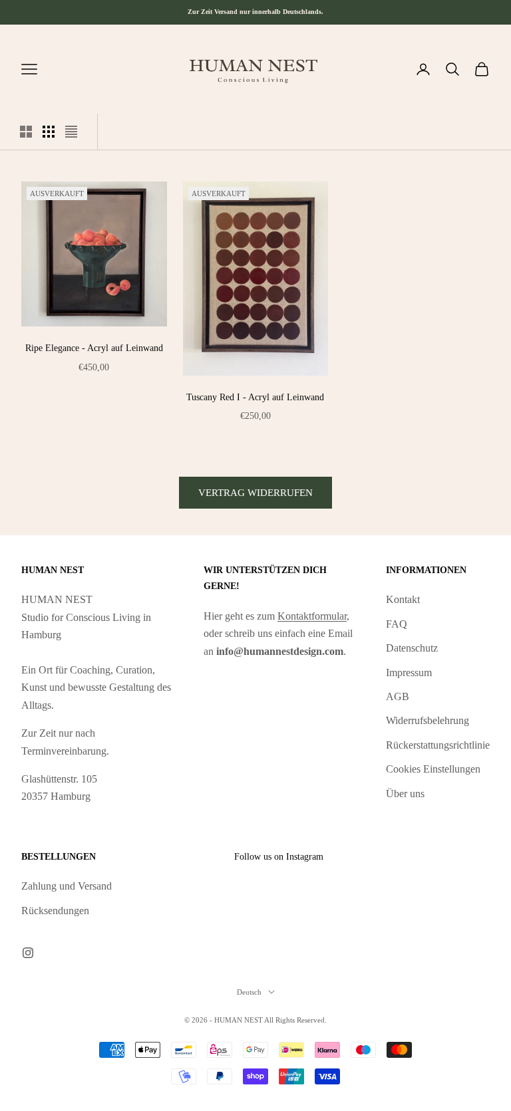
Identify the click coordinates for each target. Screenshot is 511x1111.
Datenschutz (412, 648)
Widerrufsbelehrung (427, 720)
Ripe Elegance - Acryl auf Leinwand (94, 347)
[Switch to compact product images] (71, 132)
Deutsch (249, 992)
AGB (397, 696)
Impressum (409, 672)
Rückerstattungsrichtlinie (438, 745)
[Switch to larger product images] (26, 132)
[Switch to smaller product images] (49, 132)
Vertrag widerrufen (255, 492)
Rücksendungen (55, 910)
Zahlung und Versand (66, 886)
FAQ (396, 624)
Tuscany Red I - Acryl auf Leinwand (255, 397)
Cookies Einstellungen (433, 769)
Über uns (405, 793)
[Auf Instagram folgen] (28, 952)
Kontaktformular (312, 616)
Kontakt (403, 599)
